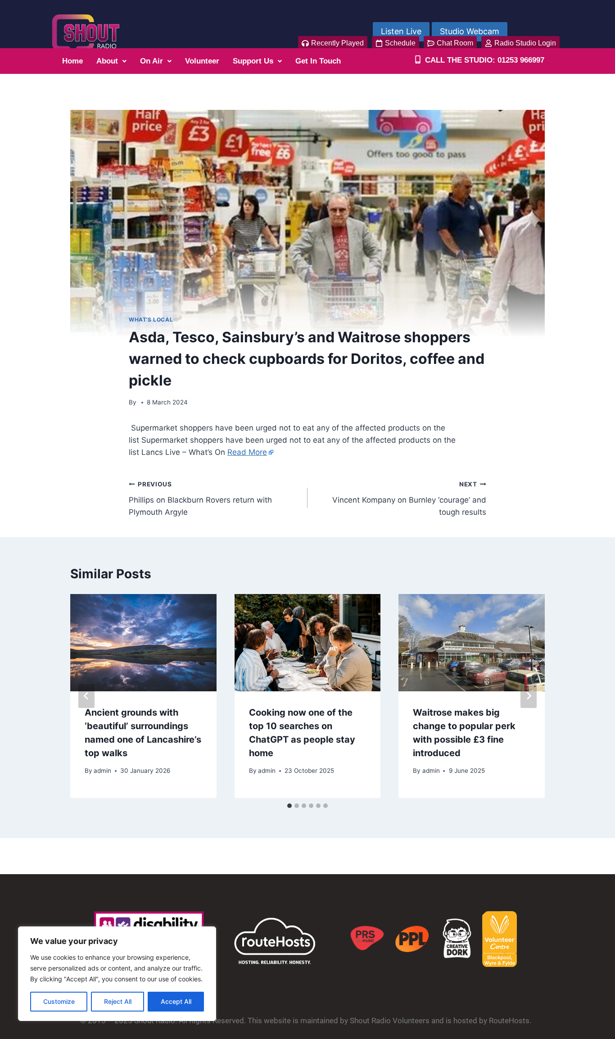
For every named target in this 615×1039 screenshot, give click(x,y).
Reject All (117, 1001)
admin (102, 770)
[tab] (289, 805)
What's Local (151, 319)
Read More (247, 452)
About (107, 61)
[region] (117, 973)
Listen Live (401, 31)
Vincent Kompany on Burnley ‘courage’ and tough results (409, 499)
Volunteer (202, 61)
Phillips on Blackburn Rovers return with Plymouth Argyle (200, 499)
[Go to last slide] (86, 696)
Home (72, 61)
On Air (151, 61)
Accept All (176, 1001)
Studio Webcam (469, 31)
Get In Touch (318, 61)
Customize (59, 1001)
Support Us (253, 61)
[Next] (528, 696)
